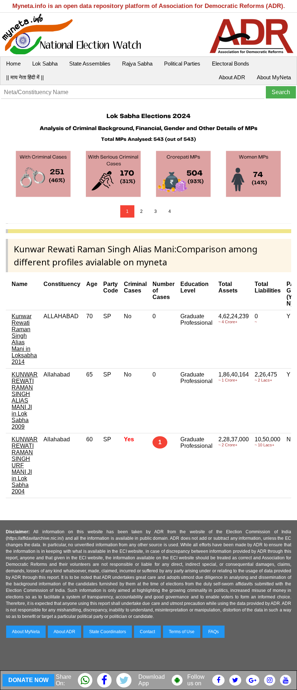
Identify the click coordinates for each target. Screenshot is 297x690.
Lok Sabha (45, 63)
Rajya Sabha (137, 63)
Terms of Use (181, 631)
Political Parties (182, 63)
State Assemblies (89, 63)
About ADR (232, 77)
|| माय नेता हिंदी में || (25, 77)
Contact (147, 631)
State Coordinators (107, 631)
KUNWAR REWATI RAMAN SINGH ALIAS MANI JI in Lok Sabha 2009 (25, 400)
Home (13, 63)
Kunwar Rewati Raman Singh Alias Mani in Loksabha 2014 (24, 339)
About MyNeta (274, 77)
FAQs (213, 631)
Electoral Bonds (230, 63)
